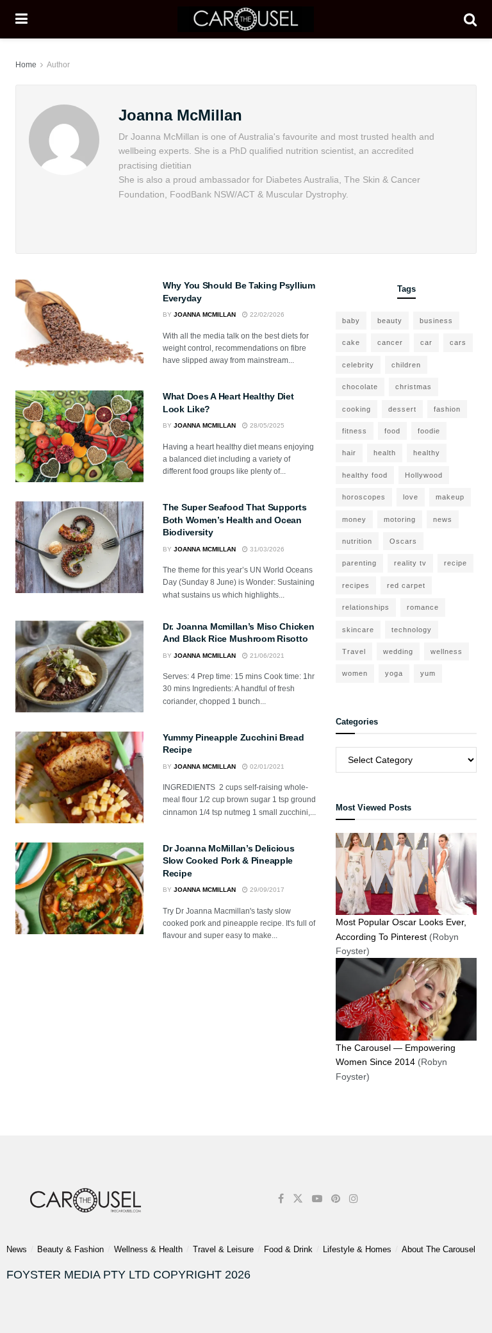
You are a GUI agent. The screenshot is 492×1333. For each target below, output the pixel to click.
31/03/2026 (266, 549)
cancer (390, 342)
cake (351, 342)
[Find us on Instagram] (353, 1198)
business (436, 320)
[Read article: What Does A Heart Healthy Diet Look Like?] (79, 436)
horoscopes (364, 497)
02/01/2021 (266, 766)
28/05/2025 (266, 425)
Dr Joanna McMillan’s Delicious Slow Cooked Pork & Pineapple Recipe (229, 860)
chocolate (360, 386)
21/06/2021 (266, 655)
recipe (455, 563)
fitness (354, 431)
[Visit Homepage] (245, 19)
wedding (398, 651)
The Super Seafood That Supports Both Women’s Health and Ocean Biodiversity (234, 519)
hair (349, 453)
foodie (429, 431)
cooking (356, 409)
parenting (359, 563)
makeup (450, 497)
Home (26, 64)
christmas (413, 386)
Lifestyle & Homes (357, 1249)
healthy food (365, 475)
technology (411, 629)
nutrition (357, 541)
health (384, 453)
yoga (394, 673)
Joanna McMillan (205, 314)
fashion (447, 409)
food (392, 431)
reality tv (410, 563)
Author (58, 64)
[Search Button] (470, 19)
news (442, 519)
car (426, 342)
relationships (366, 607)
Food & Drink (288, 1249)
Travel (354, 651)
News (16, 1249)
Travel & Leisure (223, 1249)
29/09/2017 (266, 889)
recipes (356, 585)
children (406, 365)
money (354, 519)
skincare (358, 629)
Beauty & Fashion (70, 1249)
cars (458, 342)
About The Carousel (438, 1249)
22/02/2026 (266, 314)
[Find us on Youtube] (317, 1198)
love (410, 497)
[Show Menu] (21, 19)
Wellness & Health (148, 1249)
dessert (402, 409)
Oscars (403, 541)
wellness (446, 651)
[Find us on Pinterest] (335, 1198)
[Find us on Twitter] (298, 1198)
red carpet (406, 585)
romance (423, 607)
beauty (389, 320)
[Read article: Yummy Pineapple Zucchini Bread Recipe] (79, 777)
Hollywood (424, 475)
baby (351, 320)
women (355, 673)
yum (428, 673)
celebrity (358, 365)
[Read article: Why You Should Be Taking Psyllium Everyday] (79, 325)
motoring (400, 519)
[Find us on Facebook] (281, 1198)
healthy (426, 453)
